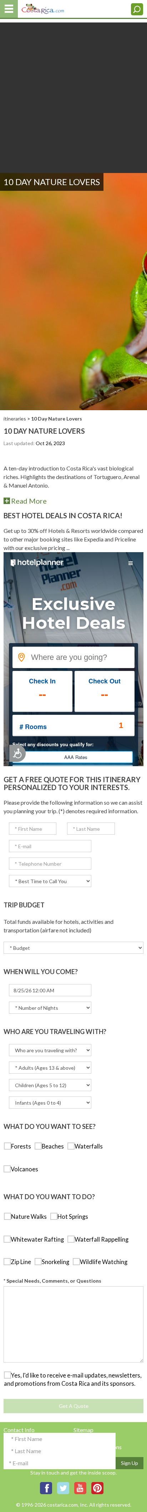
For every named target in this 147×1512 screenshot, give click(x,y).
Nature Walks (30, 1216)
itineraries (15, 419)
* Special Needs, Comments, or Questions (52, 1281)
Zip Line (22, 1262)
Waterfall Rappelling (103, 1239)
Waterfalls (90, 1146)
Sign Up (129, 1463)
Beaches (54, 1146)
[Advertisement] (73, 95)
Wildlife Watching (105, 1262)
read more (29, 500)
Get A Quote (73, 1406)
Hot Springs (74, 1216)
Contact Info (19, 1429)
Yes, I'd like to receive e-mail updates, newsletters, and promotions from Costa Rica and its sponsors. (72, 1380)
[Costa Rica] (42, 7)
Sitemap (83, 1429)
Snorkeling (57, 1262)
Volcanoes (26, 1169)
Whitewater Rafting (39, 1239)
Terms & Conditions (98, 1447)
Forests (22, 1146)
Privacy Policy (91, 1438)
